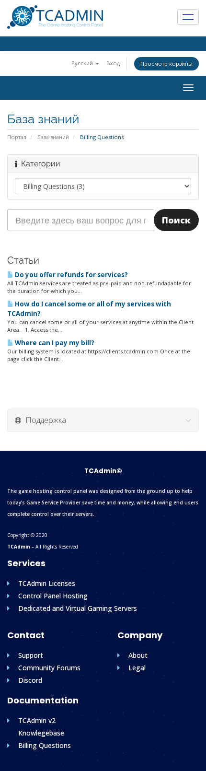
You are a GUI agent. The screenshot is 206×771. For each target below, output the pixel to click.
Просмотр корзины (166, 63)
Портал (16, 136)
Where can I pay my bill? (53, 343)
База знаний (53, 136)
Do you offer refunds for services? (70, 274)
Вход (113, 63)
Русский (82, 63)
